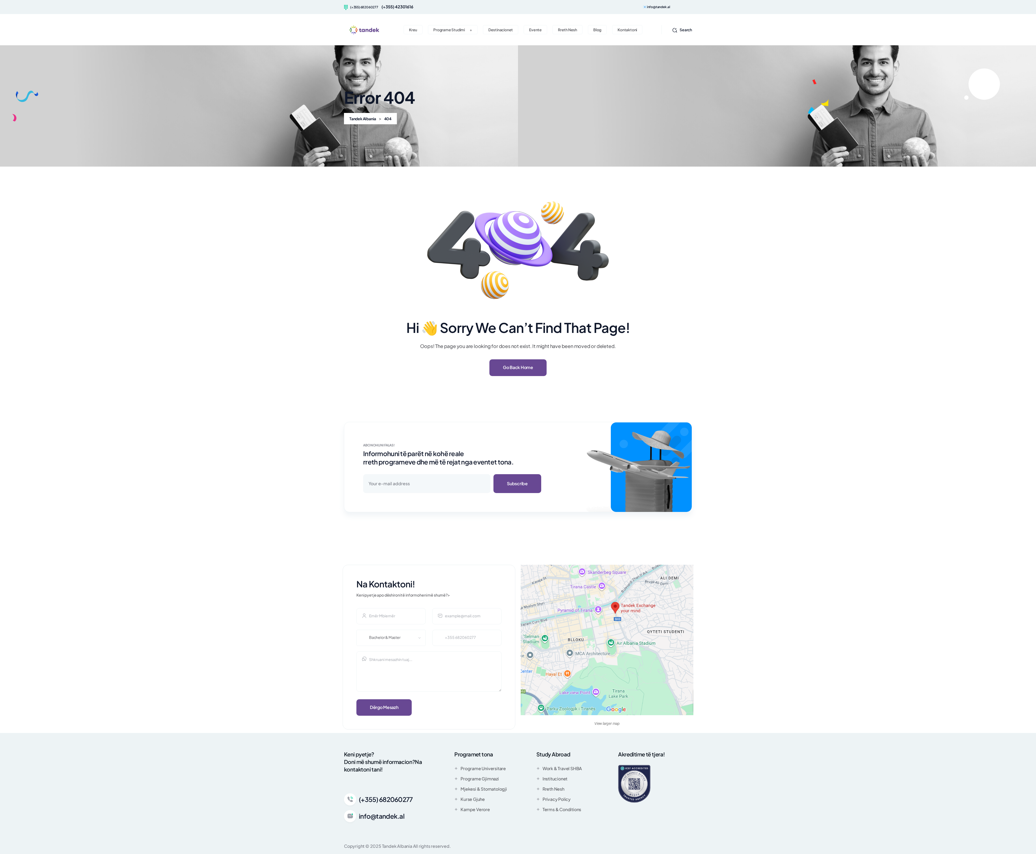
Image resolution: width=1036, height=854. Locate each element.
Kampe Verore (475, 809)
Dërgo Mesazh (384, 707)
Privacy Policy (557, 799)
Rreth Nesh (553, 789)
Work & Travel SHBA (562, 768)
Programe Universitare (483, 768)
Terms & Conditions (562, 809)
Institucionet (555, 778)
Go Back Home (518, 367)
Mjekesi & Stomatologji (484, 789)
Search (686, 29)
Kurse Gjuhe (473, 799)
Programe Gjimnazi (480, 778)
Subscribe (517, 483)
